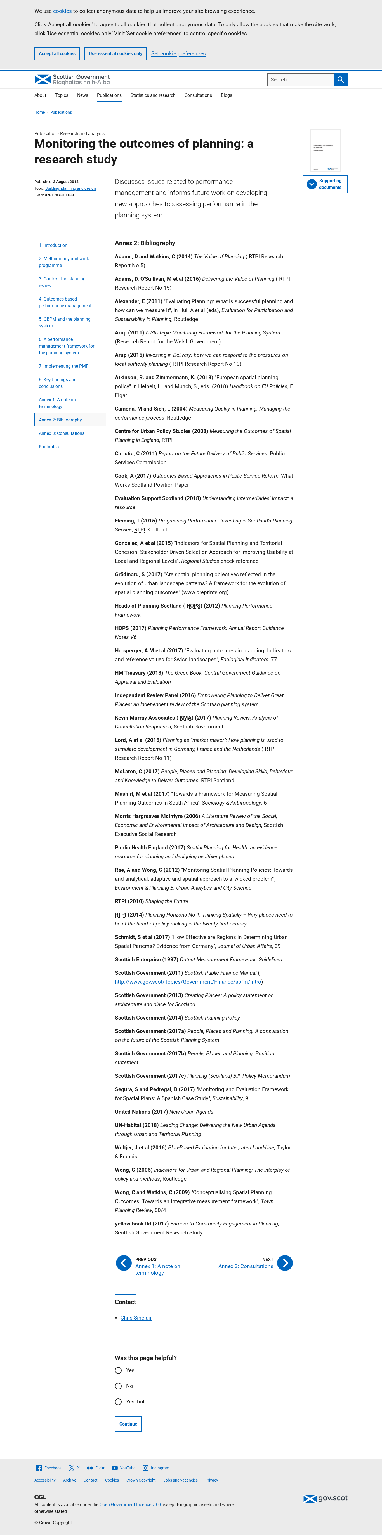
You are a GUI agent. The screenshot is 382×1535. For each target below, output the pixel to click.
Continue (128, 1424)
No (129, 1386)
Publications (109, 95)
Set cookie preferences (178, 53)
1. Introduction (53, 245)
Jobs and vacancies (180, 1480)
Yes (130, 1370)
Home (39, 112)
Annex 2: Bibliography (60, 420)
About (40, 95)
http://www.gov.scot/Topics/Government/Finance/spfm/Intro (188, 982)
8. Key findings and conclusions (58, 383)
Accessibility (45, 1480)
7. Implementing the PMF (63, 366)
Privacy (211, 1480)
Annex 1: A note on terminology (57, 403)
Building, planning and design (70, 188)
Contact (91, 1480)
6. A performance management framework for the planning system (66, 346)
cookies (62, 11)
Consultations (198, 95)
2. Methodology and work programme (64, 262)
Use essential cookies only (115, 53)
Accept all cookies (57, 53)
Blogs (226, 95)
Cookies (112, 1480)
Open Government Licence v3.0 (130, 1504)
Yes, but (135, 1401)
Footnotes (49, 446)
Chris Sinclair (136, 1317)
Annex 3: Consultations (61, 433)
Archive (69, 1480)
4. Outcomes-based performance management (65, 302)
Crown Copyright (141, 1480)
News (82, 95)
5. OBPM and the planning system (65, 323)
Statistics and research (153, 95)
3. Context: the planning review (62, 282)
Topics (61, 95)
